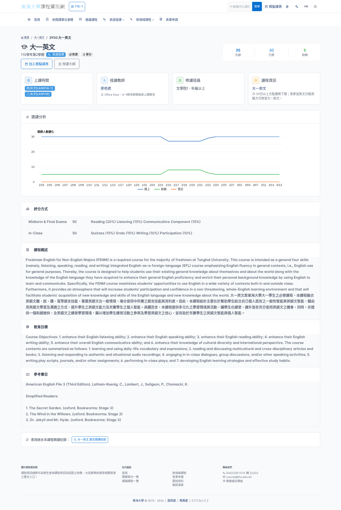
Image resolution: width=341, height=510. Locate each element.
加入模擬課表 (38, 64)
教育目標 (41, 327)
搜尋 (257, 6)
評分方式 (41, 209)
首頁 (26, 37)
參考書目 (41, 374)
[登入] (287, 6)
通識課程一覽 (130, 481)
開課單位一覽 (130, 477)
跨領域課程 (179, 473)
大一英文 (39, 37)
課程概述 (41, 250)
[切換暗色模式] (315, 6)
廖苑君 (106, 88)
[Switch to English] (296, 6)
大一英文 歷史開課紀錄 (91, 439)
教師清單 (177, 485)
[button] (113, 19)
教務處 (184, 500)
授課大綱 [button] (68, 64)
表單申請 (177, 477)
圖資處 (171, 500)
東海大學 (138, 500)
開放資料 (177, 481)
